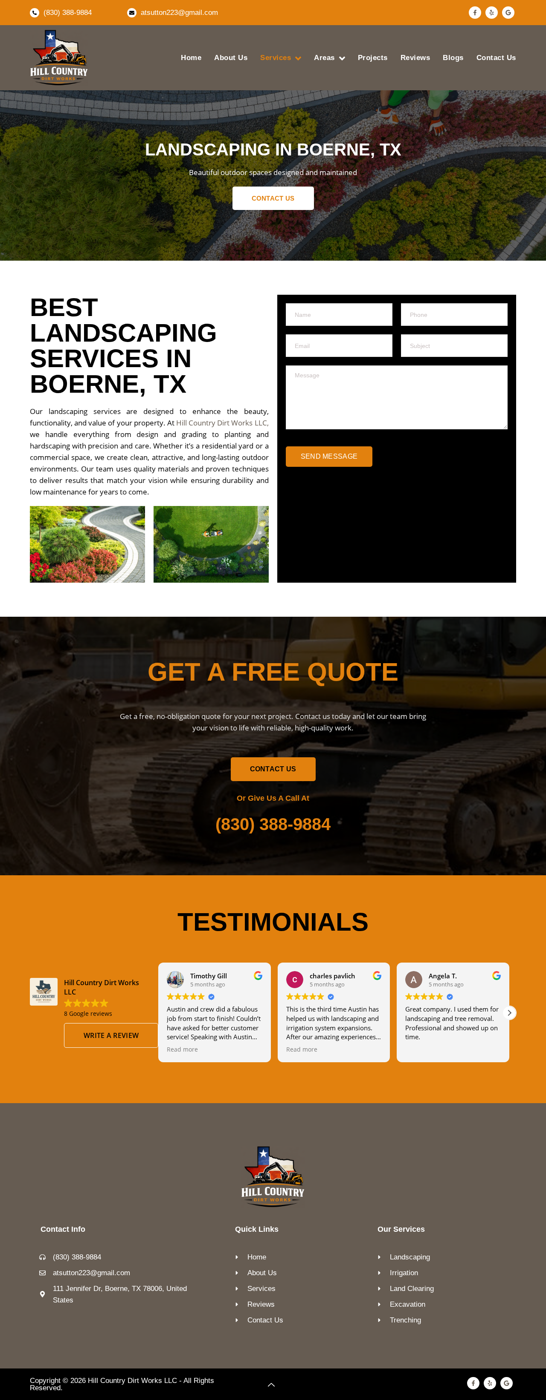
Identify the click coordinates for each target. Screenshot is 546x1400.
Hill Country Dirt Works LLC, (222, 423)
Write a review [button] (111, 1035)
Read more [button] (182, 1049)
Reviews (415, 58)
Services (275, 58)
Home (191, 58)
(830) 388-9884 (68, 13)
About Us (230, 58)
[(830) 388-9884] (34, 12)
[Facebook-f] (475, 12)
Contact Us (496, 58)
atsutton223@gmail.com (179, 13)
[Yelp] (491, 12)
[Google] (508, 12)
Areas (324, 58)
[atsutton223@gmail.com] (131, 12)
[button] (509, 1012)
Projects (373, 58)
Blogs (453, 58)
